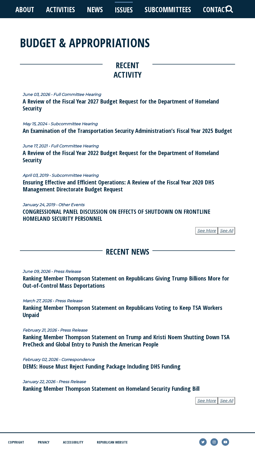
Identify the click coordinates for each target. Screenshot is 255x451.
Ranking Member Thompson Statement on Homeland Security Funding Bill (111, 388)
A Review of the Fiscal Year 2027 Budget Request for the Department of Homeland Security (121, 105)
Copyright (16, 442)
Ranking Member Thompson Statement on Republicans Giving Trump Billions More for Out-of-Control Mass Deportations (126, 281)
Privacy (43, 442)
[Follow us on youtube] (225, 442)
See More (206, 230)
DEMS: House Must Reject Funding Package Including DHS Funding (102, 366)
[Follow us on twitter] (203, 442)
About (24, 9)
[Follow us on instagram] (214, 442)
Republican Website (112, 442)
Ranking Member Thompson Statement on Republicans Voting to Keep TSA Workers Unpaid (122, 311)
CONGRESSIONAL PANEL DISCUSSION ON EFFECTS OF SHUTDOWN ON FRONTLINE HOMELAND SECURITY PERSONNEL (116, 215)
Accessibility (73, 442)
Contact (215, 9)
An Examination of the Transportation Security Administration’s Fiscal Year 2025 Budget (127, 130)
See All (226, 230)
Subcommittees (168, 9)
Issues (124, 9)
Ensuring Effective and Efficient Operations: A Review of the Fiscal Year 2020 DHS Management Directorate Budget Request (118, 185)
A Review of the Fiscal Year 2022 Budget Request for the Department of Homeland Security (121, 156)
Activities (60, 9)
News (95, 9)
